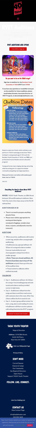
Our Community (18, 368)
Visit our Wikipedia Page (21, 346)
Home (12, 33)
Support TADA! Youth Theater (18, 376)
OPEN (27, 84)
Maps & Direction (19, 330)
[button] (4, 66)
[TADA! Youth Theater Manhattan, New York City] (18, 8)
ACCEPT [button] (30, 425)
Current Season (18, 363)
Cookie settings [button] (20, 425)
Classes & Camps (18, 366)
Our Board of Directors (18, 371)
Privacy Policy (18, 353)
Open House (18, 374)
